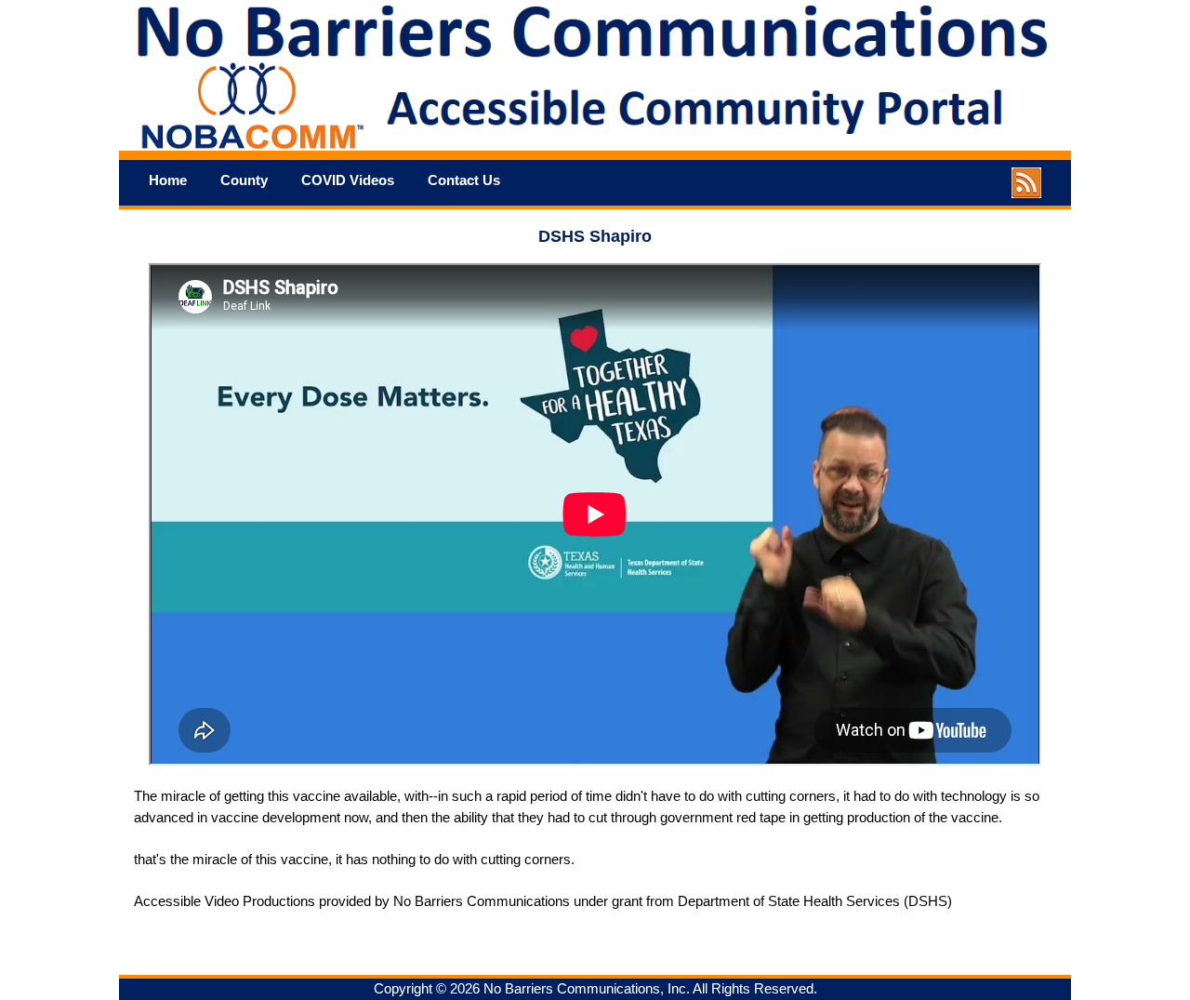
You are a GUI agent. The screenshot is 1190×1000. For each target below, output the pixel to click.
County (244, 180)
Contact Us (464, 180)
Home (168, 180)
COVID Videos (347, 180)
